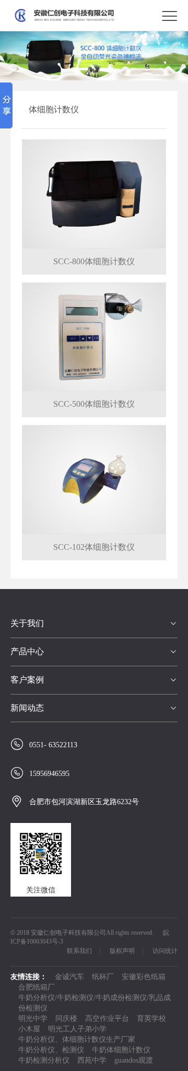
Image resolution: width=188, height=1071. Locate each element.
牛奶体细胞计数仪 (121, 1050)
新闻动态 (27, 707)
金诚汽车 (69, 977)
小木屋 (29, 1029)
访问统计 (165, 951)
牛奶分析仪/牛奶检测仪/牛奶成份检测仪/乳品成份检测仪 (94, 1003)
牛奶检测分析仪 (43, 1060)
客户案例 (27, 679)
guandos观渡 (133, 1060)
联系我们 (79, 951)
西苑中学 (92, 1060)
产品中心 (27, 651)
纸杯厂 (103, 977)
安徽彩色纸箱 (144, 977)
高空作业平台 (107, 1018)
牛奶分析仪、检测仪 (51, 1050)
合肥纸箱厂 (36, 987)
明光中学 (33, 1018)
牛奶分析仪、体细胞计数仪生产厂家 (76, 1039)
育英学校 (151, 1018)
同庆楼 (66, 1018)
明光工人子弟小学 (77, 1029)
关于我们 (27, 623)
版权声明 (122, 951)
